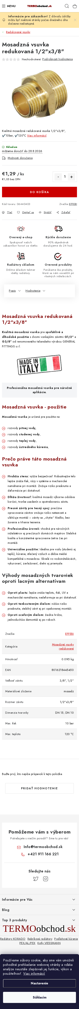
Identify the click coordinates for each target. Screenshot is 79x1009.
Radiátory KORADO (13, 939)
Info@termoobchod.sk (43, 846)
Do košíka (39, 192)
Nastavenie (39, 983)
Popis (12, 291)
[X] (35, 878)
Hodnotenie (33, 291)
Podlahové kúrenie (66, 939)
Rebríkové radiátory (40, 939)
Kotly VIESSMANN (49, 943)
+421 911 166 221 (43, 854)
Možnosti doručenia (20, 158)
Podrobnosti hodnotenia (57, 59)
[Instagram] (45, 878)
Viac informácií (34, 973)
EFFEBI (73, 204)
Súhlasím (39, 997)
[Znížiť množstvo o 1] (58, 177)
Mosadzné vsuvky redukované (63, 646)
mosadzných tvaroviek (47, 575)
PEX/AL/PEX (27, 943)
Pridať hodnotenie (39, 788)
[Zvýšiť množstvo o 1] (71, 177)
